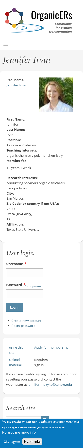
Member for (16, 160)
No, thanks (32, 441)
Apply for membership (51, 347)
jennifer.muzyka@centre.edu (50, 384)
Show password (34, 286)
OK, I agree (12, 441)
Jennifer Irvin (16, 85)
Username (16, 263)
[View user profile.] (56, 111)
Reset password (23, 325)
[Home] (39, 37)
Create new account (26, 320)
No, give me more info (19, 432)
